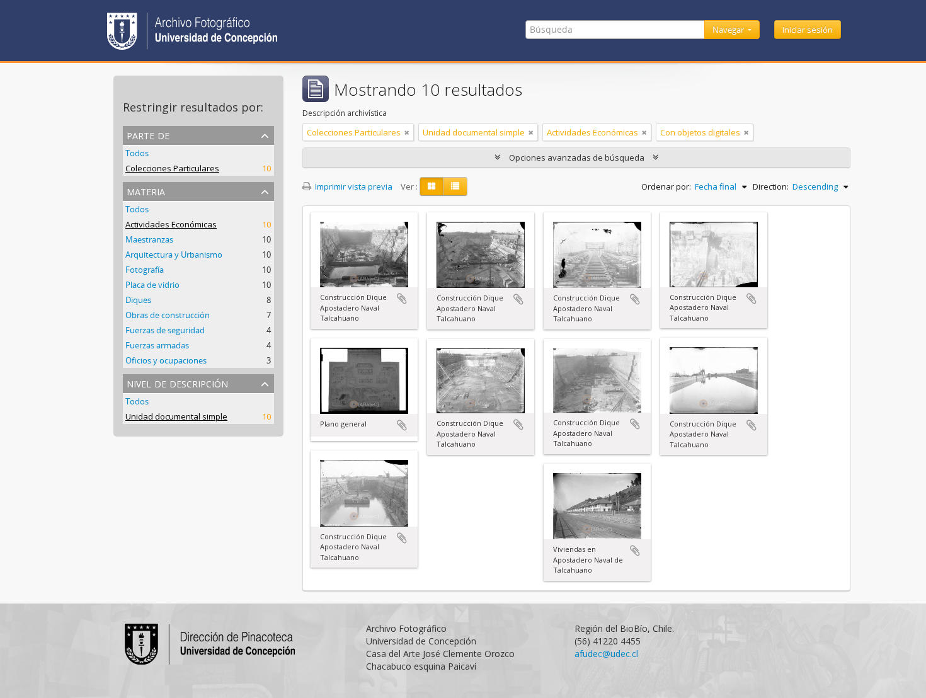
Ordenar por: (666, 186)
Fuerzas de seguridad (165, 330)
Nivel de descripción (177, 382)
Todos (137, 153)
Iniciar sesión (807, 29)
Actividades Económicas (171, 224)
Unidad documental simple (176, 416)
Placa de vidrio (152, 284)
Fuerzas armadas (157, 345)
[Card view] (431, 186)
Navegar (729, 29)
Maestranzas (149, 239)
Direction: (771, 186)
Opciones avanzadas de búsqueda (576, 157)
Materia (146, 190)
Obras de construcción (167, 315)
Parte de (148, 134)
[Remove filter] (406, 132)
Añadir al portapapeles (402, 298)
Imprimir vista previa (352, 186)
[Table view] (455, 186)
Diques (138, 300)
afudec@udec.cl (606, 654)
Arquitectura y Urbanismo (173, 254)
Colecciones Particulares (172, 168)
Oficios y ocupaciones (166, 360)
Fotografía (144, 269)
